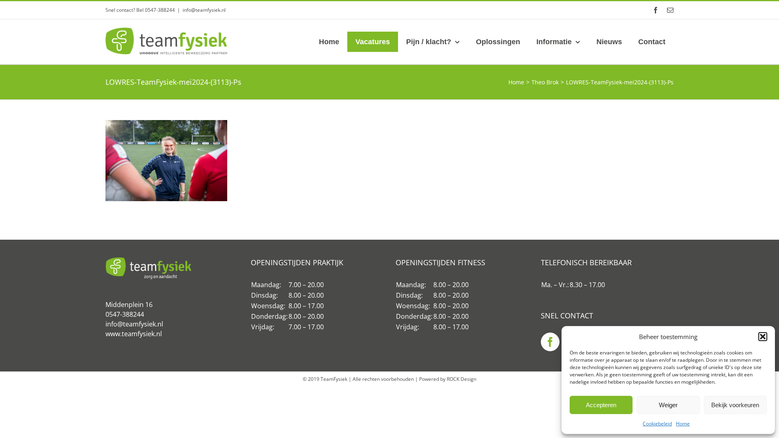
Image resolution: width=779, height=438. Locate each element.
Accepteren (601, 405)
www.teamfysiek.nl (133, 333)
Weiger (668, 405)
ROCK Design (461, 379)
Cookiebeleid (657, 423)
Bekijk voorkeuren (735, 405)
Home (683, 423)
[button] (763, 337)
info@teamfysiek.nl (204, 9)
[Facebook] (550, 342)
